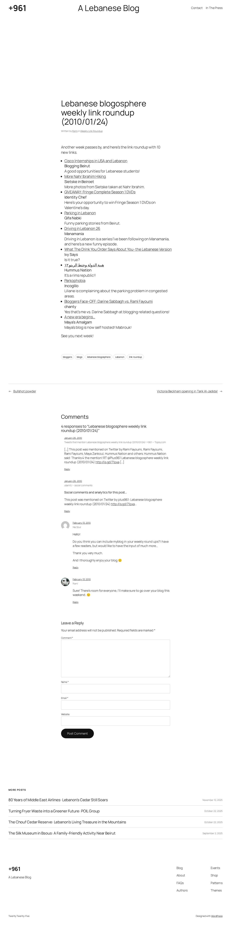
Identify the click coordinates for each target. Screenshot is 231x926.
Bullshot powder (24, 391)
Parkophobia (74, 280)
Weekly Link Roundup (91, 131)
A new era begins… (79, 316)
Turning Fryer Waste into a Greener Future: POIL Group (54, 811)
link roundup (135, 356)
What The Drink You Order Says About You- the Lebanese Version (118, 249)
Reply (67, 469)
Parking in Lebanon (80, 212)
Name (65, 682)
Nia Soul (77, 527)
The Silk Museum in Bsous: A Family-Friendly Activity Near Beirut (62, 833)
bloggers (67, 356)
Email (64, 698)
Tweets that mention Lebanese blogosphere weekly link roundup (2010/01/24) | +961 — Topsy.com (115, 442)
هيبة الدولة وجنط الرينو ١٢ (84, 265)
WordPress (217, 916)
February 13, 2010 (82, 522)
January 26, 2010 (73, 437)
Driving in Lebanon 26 (82, 228)
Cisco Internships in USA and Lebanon (95, 160)
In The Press (214, 8)
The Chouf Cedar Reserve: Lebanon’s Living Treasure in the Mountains (67, 822)
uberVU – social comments (78, 485)
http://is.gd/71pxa (107, 462)
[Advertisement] (115, 51)
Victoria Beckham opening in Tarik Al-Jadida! (187, 391)
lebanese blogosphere (98, 356)
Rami (75, 131)
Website (65, 714)
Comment (67, 637)
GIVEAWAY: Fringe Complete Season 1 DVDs (99, 191)
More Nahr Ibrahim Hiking (85, 176)
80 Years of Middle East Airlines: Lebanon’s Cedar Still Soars (58, 800)
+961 (17, 7)
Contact (197, 8)
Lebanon (119, 356)
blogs (80, 356)
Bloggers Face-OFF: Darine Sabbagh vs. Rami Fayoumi (108, 301)
